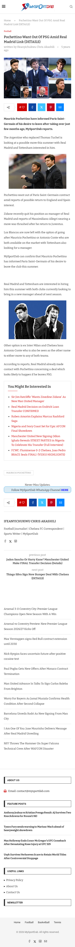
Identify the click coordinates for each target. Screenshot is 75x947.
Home (7, 20)
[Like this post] (23, 107)
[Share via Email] (60, 107)
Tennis (57, 922)
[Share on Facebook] (32, 107)
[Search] (71, 7)
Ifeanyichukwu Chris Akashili (30, 521)
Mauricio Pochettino (18, 473)
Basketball (43, 922)
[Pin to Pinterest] (51, 107)
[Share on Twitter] (41, 107)
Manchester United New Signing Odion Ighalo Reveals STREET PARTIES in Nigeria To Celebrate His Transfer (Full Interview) (37, 441)
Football (29, 922)
